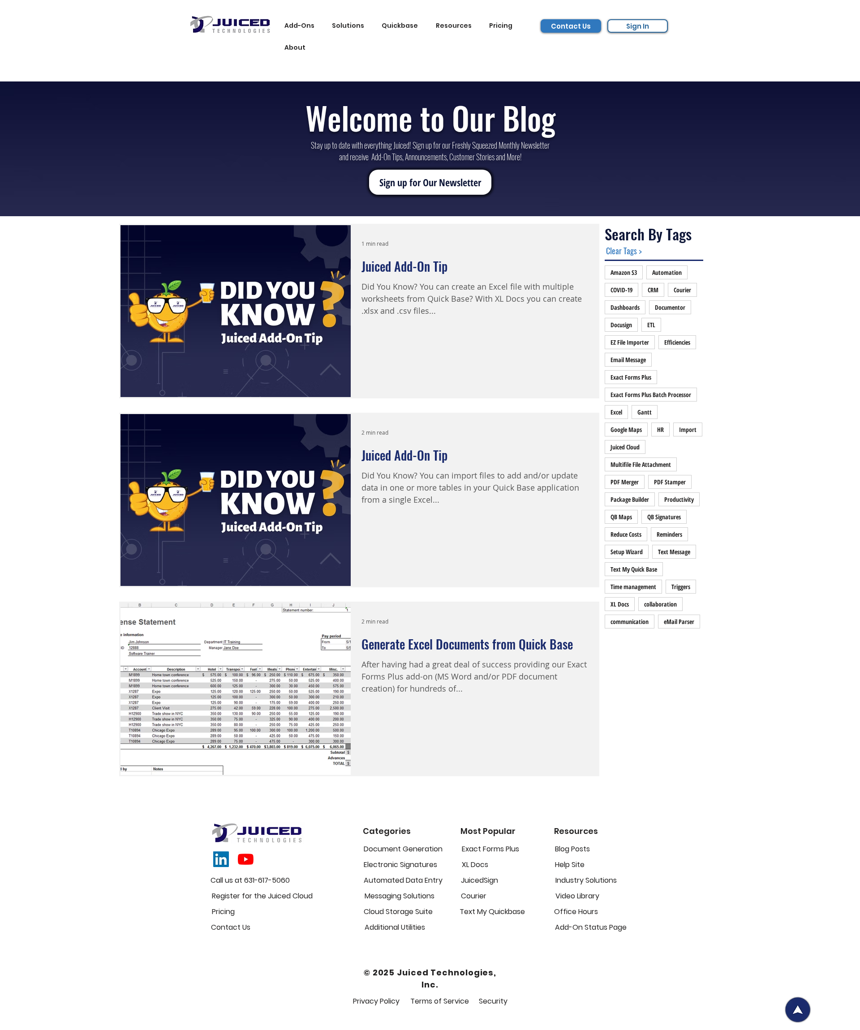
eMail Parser (679, 621)
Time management (633, 586)
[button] (302, 26)
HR (660, 429)
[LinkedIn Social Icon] (221, 859)
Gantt (644, 412)
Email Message (628, 359)
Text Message (674, 551)
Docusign (621, 325)
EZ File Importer (630, 342)
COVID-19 (621, 290)
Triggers (680, 586)
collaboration (660, 604)
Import (688, 429)
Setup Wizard (627, 551)
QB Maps (621, 517)
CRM (653, 290)
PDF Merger (625, 482)
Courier (682, 290)
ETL (651, 325)
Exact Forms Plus (631, 377)
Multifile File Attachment (641, 464)
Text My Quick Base (634, 569)
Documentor (670, 307)
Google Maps (626, 429)
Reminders (669, 534)
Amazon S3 (624, 272)
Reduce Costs (626, 534)
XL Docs (620, 604)
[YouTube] (246, 859)
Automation (667, 272)
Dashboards (625, 307)
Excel (616, 412)
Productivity (679, 499)
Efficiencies (677, 342)
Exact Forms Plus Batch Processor (651, 394)
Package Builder (630, 499)
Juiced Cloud (625, 447)
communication (630, 621)
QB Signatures (664, 517)
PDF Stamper (670, 482)
